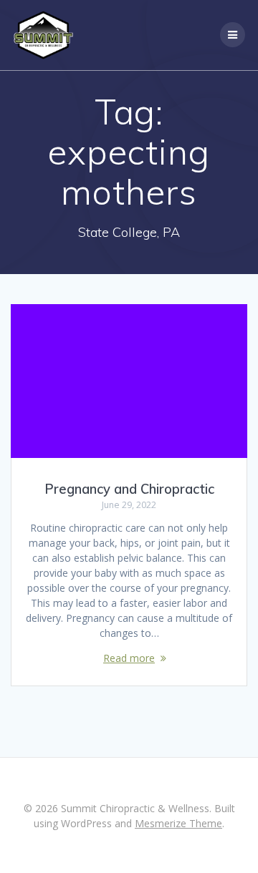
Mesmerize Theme (178, 823)
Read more (129, 658)
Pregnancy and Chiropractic (129, 489)
